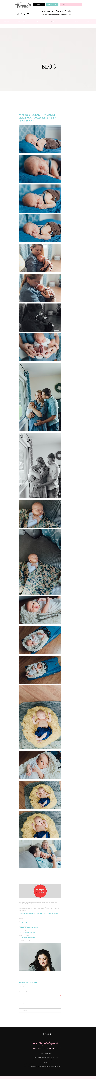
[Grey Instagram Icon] (46, 1034)
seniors (35, 982)
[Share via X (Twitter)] (22, 991)
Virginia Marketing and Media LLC (50, 1057)
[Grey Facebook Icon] (43, 1034)
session (31, 982)
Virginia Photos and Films (45, 1053)
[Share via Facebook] (19, 991)
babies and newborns (24, 986)
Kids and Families (23, 985)
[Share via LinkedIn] (26, 991)
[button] (65, 22)
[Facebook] (21, 13)
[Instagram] (17, 13)
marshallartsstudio (23, 982)
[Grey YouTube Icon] (48, 1034)
